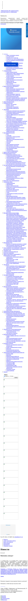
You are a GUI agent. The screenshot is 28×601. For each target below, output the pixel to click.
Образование (9, 184)
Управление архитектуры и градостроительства (13, 331)
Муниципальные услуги (9, 153)
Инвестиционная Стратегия (13, 94)
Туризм (8, 143)
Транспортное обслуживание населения (16, 232)
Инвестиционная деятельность (11, 86)
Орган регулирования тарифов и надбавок (16, 121)
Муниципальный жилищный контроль (15, 172)
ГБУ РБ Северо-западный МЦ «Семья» (15, 197)
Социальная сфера (7, 182)
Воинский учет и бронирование (11, 180)
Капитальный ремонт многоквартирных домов (16, 218)
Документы (6, 264)
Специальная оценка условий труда (15, 281)
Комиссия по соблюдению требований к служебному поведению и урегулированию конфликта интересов (16, 305)
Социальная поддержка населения (14, 193)
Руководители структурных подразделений (13, 75)
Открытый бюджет (8, 103)
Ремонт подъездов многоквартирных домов (16, 220)
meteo (8, 534)
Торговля (8, 141)
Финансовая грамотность (12, 108)
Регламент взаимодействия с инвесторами (16, 98)
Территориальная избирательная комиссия (13, 352)
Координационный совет (12, 96)
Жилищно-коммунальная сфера (11, 213)
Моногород (9, 116)
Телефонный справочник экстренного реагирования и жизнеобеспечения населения (15, 316)
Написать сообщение (27, 30)
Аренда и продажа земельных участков (15, 340)
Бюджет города (10, 105)
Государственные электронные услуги (15, 163)
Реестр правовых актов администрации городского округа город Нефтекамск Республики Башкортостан (16, 267)
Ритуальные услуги (11, 207)
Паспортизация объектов (12, 325)
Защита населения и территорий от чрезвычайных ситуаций (12, 255)
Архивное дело (7, 250)
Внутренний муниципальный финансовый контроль (13, 169)
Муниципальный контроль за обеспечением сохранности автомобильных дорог (13, 175)
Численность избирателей (12, 359)
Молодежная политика (12, 196)
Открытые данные (7, 546)
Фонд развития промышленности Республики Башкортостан (14, 125)
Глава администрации (11, 72)
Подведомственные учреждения (14, 307)
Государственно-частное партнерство (15, 100)
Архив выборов (10, 370)
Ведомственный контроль (12, 350)
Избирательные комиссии (12, 356)
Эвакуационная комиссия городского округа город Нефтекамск (15, 262)
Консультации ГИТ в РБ (12, 284)
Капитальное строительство (13, 218)
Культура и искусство (11, 191)
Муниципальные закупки (9, 334)
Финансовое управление (12, 107)
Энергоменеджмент (11, 117)
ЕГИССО (8, 194)
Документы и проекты (11, 333)
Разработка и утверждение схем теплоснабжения (16, 230)
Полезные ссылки (10, 369)
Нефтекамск (8, 525)
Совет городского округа (9, 540)
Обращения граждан (11, 82)
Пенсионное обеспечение (12, 189)
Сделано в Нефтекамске (12, 150)
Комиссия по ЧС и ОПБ (12, 259)
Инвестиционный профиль (13, 90)
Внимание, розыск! (11, 69)
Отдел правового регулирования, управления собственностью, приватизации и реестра (14, 248)
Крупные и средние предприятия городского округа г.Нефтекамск (14, 119)
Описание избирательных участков (15, 357)
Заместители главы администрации (15, 73)
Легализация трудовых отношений (14, 278)
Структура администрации (13, 85)
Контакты (8, 285)
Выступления (9, 83)
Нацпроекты (6, 544)
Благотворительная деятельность (14, 201)
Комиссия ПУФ (10, 260)
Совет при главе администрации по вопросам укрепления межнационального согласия (16, 210)
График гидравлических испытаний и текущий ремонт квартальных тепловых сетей (15, 240)
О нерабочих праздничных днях (14, 276)
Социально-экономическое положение (15, 110)
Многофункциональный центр (13, 161)
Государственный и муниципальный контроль (14, 165)
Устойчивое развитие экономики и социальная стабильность (14, 112)
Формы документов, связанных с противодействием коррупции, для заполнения (14, 297)
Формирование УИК (11, 365)
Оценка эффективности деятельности (15, 114)
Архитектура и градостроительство (12, 329)
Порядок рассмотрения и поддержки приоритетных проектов (15, 128)
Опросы (5, 371)
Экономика (6, 109)
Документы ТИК (10, 362)
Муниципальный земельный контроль (15, 171)
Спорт (7, 192)
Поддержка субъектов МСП (13, 136)
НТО (7, 134)
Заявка (2, 576)
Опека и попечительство (12, 185)
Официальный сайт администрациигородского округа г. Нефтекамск (10, 11)
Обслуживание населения (12, 144)
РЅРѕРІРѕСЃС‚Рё (19, 537)
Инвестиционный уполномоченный (15, 88)
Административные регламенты (14, 156)
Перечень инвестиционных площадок (15, 99)
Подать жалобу (11, 64)
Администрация (7, 70)
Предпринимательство (9, 132)
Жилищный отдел (7, 242)
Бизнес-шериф (9, 87)
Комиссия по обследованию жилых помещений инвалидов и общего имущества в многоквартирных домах (15, 226)
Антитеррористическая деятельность (12, 312)
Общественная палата (8, 101)
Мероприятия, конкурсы (12, 145)
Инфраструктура (10, 138)
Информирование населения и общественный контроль (16, 235)
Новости (8, 360)
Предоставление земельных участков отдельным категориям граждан (15, 246)
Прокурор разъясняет (8, 253)
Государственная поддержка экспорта (15, 147)
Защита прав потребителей (10, 152)
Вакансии (8, 348)
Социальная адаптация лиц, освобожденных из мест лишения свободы (16, 203)
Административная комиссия (10, 251)
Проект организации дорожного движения (14, 222)
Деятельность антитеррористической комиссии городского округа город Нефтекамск (15, 323)
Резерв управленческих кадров (13, 347)
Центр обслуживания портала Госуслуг (16, 162)
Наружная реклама (11, 342)
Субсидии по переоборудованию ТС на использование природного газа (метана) (16, 123)
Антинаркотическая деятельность (11, 311)
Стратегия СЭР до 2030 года (13, 95)
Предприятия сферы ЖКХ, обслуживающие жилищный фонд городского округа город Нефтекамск (15, 215)
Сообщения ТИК (10, 364)
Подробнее (3, 23)
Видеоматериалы (10, 320)
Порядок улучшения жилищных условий (16, 244)
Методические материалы (12, 294)
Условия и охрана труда (12, 280)
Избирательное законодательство (14, 361)
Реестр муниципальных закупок (14, 338)
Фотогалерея (6, 543)
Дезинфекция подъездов (12, 222)
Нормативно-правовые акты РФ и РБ (15, 313)
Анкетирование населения (12, 157)
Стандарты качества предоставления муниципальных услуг (15, 159)
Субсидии (8, 135)
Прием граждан (10, 81)
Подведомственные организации (14, 79)
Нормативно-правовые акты (13, 154)
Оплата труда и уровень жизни (13, 277)
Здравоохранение (10, 183)
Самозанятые (9, 149)
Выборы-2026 (9, 353)
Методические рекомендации (13, 339)
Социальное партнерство (12, 282)
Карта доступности (8, 542)
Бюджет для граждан (11, 104)
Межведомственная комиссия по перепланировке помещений (14, 229)
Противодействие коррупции (10, 286)
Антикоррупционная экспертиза (14, 290)
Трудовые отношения (8, 275)
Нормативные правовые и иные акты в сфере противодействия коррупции (16, 288)
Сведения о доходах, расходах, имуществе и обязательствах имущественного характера (16, 301)
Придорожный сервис (11, 148)
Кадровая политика (8, 343)
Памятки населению (11, 318)
